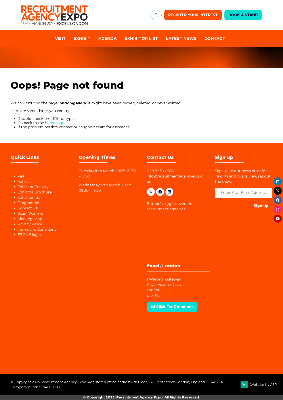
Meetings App (30, 219)
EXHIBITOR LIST (141, 38)
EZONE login (29, 235)
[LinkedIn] (169, 192)
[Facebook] (160, 192)
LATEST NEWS (181, 38)
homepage (54, 123)
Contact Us (27, 208)
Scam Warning (31, 213)
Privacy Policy (30, 224)
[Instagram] (278, 209)
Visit (21, 176)
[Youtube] (278, 219)
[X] (151, 192)
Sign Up (261, 206)
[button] (156, 15)
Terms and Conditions (37, 229)
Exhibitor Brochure (35, 192)
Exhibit (24, 182)
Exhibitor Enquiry (33, 187)
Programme (28, 203)
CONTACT (215, 38)
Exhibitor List (29, 197)
